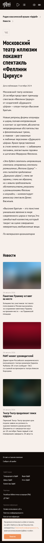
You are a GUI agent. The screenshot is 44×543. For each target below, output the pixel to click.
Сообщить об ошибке (9, 461)
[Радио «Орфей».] (18, 5)
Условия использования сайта (12, 509)
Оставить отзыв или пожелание (13, 457)
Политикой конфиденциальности (26, 528)
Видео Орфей (26, 476)
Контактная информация (11, 517)
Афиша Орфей (7, 480)
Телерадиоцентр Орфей (10, 476)
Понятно (13, 537)
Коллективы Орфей (9, 484)
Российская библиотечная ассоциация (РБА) (17, 495)
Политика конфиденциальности (13, 513)
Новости (6, 21)
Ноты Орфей (26, 480)
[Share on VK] (6, 32)
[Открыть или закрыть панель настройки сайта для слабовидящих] (34, 4)
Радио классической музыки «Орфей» (20, 17)
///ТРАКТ (6, 498)
